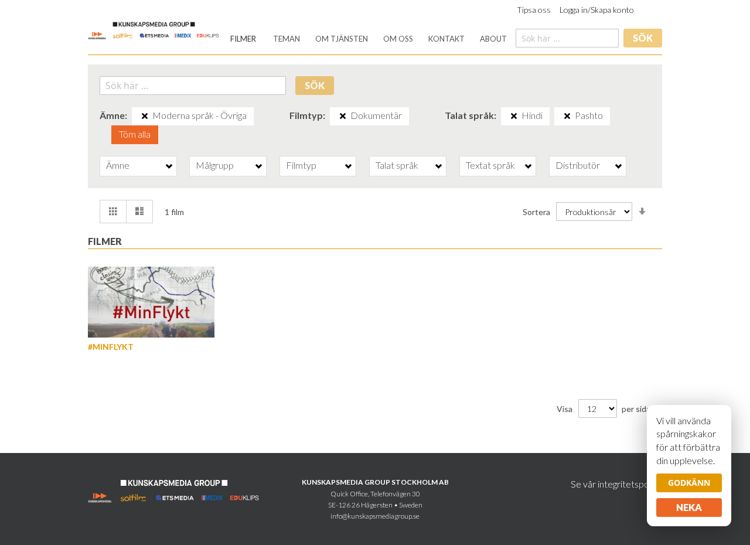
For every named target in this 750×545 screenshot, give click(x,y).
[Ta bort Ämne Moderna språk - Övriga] (145, 116)
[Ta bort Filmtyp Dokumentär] (343, 116)
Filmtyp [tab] (301, 165)
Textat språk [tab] (490, 165)
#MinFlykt (111, 347)
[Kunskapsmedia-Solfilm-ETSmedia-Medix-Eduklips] (154, 29)
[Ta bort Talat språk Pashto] (567, 116)
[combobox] (567, 38)
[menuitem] (243, 39)
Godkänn (689, 482)
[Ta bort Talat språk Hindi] (514, 116)
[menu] (369, 39)
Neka (689, 507)
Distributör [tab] (577, 165)
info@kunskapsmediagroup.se (375, 516)
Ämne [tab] (117, 165)
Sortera (536, 212)
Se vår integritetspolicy (616, 483)
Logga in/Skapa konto (597, 10)
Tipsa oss (534, 10)
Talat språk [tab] (397, 165)
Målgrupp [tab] (215, 165)
